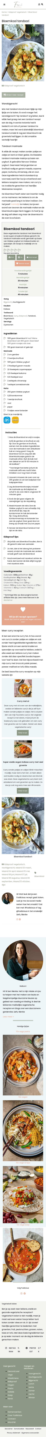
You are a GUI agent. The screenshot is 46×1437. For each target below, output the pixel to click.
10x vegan (23, 1097)
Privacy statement (13, 1433)
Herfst (31, 1394)
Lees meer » (8, 1016)
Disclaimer (9, 1429)
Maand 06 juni (8, 874)
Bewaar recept (24, 263)
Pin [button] (22, 257)
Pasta (10, 1388)
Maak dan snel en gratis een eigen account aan (23, 620)
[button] (42, 4)
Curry (15, 316)
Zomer (32, 1390)
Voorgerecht (35, 1373)
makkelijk (15, 204)
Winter (32, 1397)
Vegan (11, 1385)
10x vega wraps (23, 1162)
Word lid (11, 1422)
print (12, 257)
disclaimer (8, 600)
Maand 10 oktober (21, 881)
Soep (10, 1395)
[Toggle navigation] (4, 4)
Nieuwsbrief (30, 1429)
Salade (11, 1391)
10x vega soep (23, 1224)
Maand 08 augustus (11, 878)
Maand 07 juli (21, 874)
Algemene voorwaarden (30, 1433)
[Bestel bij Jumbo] (15, 420)
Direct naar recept (15, 94)
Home (4, 12)
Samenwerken (14, 1412)
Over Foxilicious (15, 1415)
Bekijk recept (22, 733)
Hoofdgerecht (9, 867)
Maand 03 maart (23, 867)
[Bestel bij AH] (7, 420)
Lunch (31, 1383)
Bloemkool (39, 876)
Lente (31, 1387)
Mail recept (33, 257)
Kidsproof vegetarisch (18, 12)
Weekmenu (13, 1378)
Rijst (3, 884)
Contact (12, 1418)
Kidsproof (23, 316)
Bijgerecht (8, 302)
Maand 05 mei (23, 871)
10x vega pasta (23, 1031)
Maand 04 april (9, 871)
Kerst (10, 1398)
